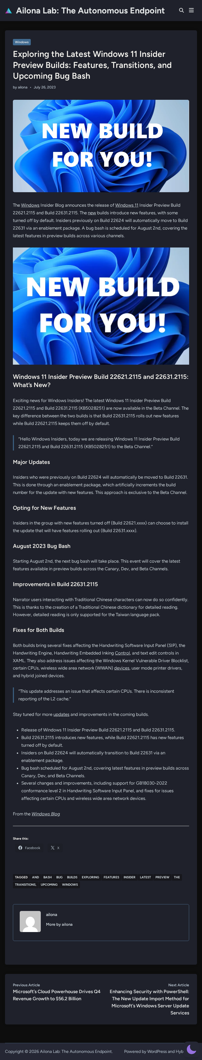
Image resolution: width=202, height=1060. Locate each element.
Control (122, 653)
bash (47, 877)
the (177, 877)
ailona (22, 87)
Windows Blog (46, 813)
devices (121, 668)
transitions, (25, 884)
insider (129, 877)
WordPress (157, 1051)
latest (145, 877)
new (92, 212)
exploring (90, 877)
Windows (22, 42)
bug (59, 877)
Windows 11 (126, 205)
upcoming (49, 884)
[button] (191, 1049)
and (35, 877)
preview (162, 877)
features (111, 877)
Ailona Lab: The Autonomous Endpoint (90, 11)
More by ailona (59, 924)
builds (72, 877)
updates (61, 714)
